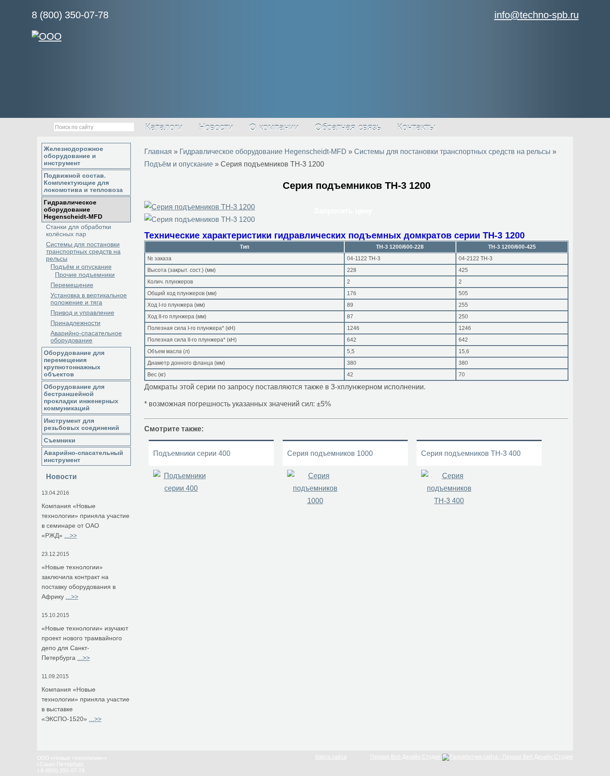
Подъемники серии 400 (191, 453)
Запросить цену (343, 211)
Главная (158, 151)
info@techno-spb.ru (536, 15)
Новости (216, 127)
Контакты (416, 127)
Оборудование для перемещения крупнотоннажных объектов (74, 363)
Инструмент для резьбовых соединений (81, 424)
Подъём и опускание (81, 266)
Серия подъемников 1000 (330, 453)
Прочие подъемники (85, 274)
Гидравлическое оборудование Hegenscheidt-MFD (73, 209)
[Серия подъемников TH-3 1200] (199, 207)
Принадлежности (75, 322)
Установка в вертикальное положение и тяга (88, 299)
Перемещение (71, 284)
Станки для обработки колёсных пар (78, 230)
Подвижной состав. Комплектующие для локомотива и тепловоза (83, 182)
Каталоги (164, 127)
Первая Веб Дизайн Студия (406, 757)
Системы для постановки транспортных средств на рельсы (83, 251)
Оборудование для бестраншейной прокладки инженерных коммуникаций (81, 397)
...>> (70, 535)
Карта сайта (331, 757)
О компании (274, 127)
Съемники (59, 440)
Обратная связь (348, 127)
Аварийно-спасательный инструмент (83, 456)
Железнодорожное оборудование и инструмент (73, 156)
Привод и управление (82, 312)
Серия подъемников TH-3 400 (471, 453)
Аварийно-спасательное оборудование (86, 337)
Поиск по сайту (42, 128)
